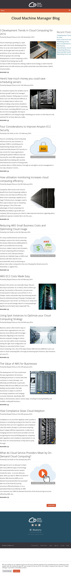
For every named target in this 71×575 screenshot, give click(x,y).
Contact (62, 545)
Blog (68, 545)
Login (50, 545)
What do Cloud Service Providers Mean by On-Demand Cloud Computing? (26, 454)
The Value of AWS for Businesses (18, 363)
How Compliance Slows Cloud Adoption (22, 410)
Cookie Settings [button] (7, 571)
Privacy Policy (34, 545)
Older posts (51, 505)
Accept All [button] (16, 571)
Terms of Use (43, 545)
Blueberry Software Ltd (8, 545)
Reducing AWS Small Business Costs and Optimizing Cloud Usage (23, 227)
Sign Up (56, 545)
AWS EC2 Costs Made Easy (15, 276)
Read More (3, 72)
